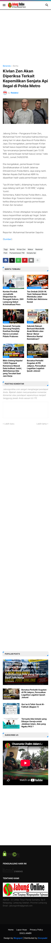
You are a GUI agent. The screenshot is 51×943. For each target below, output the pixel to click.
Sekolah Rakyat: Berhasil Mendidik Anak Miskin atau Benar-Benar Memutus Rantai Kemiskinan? (35, 332)
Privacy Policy (36, 929)
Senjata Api (31, 253)
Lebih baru (9, 424)
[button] (4, 5)
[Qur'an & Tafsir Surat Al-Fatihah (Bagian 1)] (11, 708)
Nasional (38, 249)
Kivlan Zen (21, 249)
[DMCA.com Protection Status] (11, 856)
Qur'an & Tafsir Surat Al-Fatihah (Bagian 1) (33, 705)
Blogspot (18, 938)
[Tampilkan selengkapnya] (37, 260)
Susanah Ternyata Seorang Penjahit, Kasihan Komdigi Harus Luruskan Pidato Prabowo (11, 331)
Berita (15, 66)
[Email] (31, 260)
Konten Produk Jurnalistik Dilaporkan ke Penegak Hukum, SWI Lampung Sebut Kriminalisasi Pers (13, 298)
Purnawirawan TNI (17, 253)
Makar (30, 249)
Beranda (7, 66)
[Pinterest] (25, 260)
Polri (5, 253)
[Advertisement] (25, 39)
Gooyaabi (42, 938)
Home (10, 929)
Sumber (7, 239)
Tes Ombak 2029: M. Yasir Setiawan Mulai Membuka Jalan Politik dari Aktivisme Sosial (37, 296)
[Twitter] (12, 260)
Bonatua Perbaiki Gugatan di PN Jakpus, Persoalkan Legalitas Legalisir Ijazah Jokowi (36, 365)
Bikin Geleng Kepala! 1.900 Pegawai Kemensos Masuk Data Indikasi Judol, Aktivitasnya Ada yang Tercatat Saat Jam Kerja (13, 368)
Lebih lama (42, 424)
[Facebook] (5, 260)
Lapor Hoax (21, 929)
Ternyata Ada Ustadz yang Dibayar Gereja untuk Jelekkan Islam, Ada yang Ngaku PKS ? (34, 723)
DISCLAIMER (25, 933)
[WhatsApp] (18, 260)
